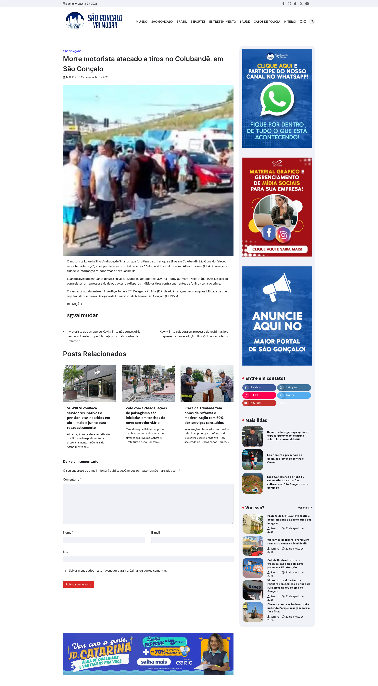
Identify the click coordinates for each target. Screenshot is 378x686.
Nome (68, 532)
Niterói (290, 21)
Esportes (198, 21)
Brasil (182, 21)
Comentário (72, 479)
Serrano (275, 528)
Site (65, 551)
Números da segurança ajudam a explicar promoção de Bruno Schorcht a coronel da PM (288, 435)
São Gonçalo (162, 21)
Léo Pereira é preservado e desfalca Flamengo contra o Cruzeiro (285, 458)
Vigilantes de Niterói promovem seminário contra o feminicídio (288, 541)
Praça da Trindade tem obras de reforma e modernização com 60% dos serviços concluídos (204, 415)
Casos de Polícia (267, 21)
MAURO (71, 77)
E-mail (156, 532)
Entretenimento (222, 21)
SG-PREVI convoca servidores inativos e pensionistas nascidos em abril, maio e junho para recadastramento (88, 418)
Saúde (245, 21)
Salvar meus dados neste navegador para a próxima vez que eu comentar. (118, 570)
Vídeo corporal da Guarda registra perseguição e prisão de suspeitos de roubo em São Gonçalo (288, 586)
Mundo (141, 21)
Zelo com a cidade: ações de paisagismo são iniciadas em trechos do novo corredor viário (146, 415)
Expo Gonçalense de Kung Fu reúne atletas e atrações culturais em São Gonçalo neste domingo (287, 482)
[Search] (312, 21)
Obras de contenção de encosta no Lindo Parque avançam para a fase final (288, 607)
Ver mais (303, 507)
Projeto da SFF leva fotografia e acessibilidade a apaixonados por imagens (289, 519)
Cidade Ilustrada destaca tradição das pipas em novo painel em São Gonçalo (285, 563)
